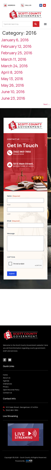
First (8, 205)
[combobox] (17, 24)
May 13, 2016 (12, 78)
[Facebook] (40, 5)
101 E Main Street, (23, 163)
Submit (12, 273)
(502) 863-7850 (22, 151)
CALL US (28, 5)
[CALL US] (22, 5)
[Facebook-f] (4, 360)
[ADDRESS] (5, 5)
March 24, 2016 (14, 65)
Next (47, 104)
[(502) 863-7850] (9, 152)
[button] (45, 24)
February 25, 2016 (16, 52)
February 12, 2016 (16, 46)
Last (8, 214)
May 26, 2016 (12, 85)
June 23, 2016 (13, 98)
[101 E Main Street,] (9, 164)
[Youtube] (44, 5)
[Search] (36, 24)
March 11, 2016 (13, 59)
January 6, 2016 (15, 40)
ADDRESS (11, 5)
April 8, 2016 (12, 72)
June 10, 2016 (13, 91)
